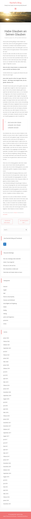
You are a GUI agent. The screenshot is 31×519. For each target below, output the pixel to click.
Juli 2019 (5, 372)
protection (5, 320)
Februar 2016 (6, 497)
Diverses (5, 286)
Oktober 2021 (6, 344)
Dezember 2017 (7, 422)
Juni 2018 (5, 405)
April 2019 (5, 378)
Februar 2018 (6, 415)
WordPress (25, 516)
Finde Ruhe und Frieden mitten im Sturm (12, 272)
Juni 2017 (5, 443)
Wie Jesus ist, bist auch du (9, 265)
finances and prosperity (8, 296)
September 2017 (7, 432)
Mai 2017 (5, 446)
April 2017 (5, 449)
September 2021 (7, 348)
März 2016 (5, 493)
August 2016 (6, 476)
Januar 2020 (6, 365)
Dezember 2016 (7, 463)
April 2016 (5, 490)
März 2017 (5, 453)
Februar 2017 (6, 456)
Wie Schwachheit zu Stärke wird (10, 269)
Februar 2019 (6, 385)
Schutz (4, 323)
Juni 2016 (5, 483)
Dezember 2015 (7, 503)
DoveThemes (14, 516)
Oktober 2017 (6, 429)
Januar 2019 (6, 388)
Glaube (15, 212)
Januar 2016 (6, 500)
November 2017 (7, 426)
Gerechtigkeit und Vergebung (10, 303)
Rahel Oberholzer (23, 37)
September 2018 (7, 395)
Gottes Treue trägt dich (8, 262)
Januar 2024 (6, 338)
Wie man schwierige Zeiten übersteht (12, 258)
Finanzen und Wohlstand (9, 300)
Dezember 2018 (7, 392)
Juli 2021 (5, 351)
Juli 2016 (5, 480)
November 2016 (7, 466)
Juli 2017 (5, 439)
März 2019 (5, 382)
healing (5, 310)
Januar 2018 (6, 419)
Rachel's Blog (15, 3)
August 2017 (6, 436)
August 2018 (6, 399)
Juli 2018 (5, 402)
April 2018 (5, 409)
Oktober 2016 (6, 470)
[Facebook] (4, 244)
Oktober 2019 (6, 368)
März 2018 (5, 412)
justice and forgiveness (8, 317)
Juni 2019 (5, 375)
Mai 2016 (5, 487)
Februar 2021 (6, 355)
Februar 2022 (6, 341)
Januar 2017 (6, 459)
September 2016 (7, 473)
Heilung (5, 313)
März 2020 (5, 361)
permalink (5, 214)
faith (4, 293)
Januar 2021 (6, 358)
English (5, 290)
